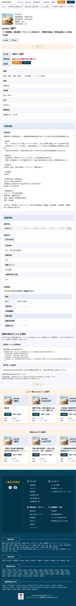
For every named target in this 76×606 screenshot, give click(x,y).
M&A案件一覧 (46, 2)
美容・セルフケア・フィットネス (42, 549)
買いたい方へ (28, 2)
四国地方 (53, 560)
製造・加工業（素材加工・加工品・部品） (28, 547)
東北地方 (9, 560)
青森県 (9, 570)
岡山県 (36, 574)
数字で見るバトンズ (36, 514)
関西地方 (40, 560)
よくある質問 (55, 485)
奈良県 (14, 574)
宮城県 (19, 570)
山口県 (47, 574)
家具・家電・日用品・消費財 (9, 545)
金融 (39, 545)
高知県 (68, 574)
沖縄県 (41, 576)
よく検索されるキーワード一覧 (61, 491)
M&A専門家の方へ (37, 2)
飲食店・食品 (5, 543)
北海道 (4, 560)
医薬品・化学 (25, 543)
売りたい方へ (20, 2)
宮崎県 (30, 576)
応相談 (4, 585)
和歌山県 (20, 574)
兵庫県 (9, 574)
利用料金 (32, 491)
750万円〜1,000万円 (56, 585)
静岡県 (47, 572)
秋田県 (25, 570)
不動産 (34, 545)
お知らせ (32, 521)
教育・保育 (56, 549)
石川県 (20, 572)
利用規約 (54, 511)
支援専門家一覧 (34, 501)
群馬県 (51, 570)
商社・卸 (19, 549)
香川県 (57, 574)
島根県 (31, 574)
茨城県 (40, 570)
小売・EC (33, 543)
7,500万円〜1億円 (62, 587)
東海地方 (33, 560)
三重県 (57, 572)
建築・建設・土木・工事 (8, 547)
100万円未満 (10, 585)
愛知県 (52, 572)
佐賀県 (9, 576)
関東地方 (16, 560)
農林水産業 (67, 545)
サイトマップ (34, 527)
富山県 (15, 572)
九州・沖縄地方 (61, 560)
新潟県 (10, 572)
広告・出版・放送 (46, 545)
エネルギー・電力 (58, 545)
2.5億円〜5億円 (16, 589)
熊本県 (19, 576)
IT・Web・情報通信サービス (45, 543)
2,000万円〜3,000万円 (22, 587)
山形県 (30, 570)
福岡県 (4, 576)
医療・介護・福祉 (15, 543)
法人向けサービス (6, 551)
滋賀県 (62, 572)
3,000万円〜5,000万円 (35, 587)
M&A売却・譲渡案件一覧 (15, 6)
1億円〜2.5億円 (6, 589)
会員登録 (8, 291)
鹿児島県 (35, 576)
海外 (68, 560)
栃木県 (46, 570)
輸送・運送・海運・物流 (31, 6)
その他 (15, 551)
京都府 (68, 572)
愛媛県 (62, 574)
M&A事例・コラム (56, 488)
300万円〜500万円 (33, 585)
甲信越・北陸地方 (25, 560)
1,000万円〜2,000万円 (8, 587)
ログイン (32, 488)
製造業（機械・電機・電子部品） (50, 547)
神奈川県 (4, 572)
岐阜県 (41, 572)
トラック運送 (44, 6)
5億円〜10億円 (26, 589)
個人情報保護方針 (56, 514)
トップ (4, 6)
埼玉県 (56, 570)
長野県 (36, 572)
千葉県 (61, 570)
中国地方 (46, 560)
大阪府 (4, 574)
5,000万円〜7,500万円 (49, 587)
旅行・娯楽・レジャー (25, 545)
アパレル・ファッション (61, 543)
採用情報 (32, 517)
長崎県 (14, 576)
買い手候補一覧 (34, 498)
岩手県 (14, 570)
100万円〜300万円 (21, 585)
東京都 (66, 570)
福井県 (26, 572)
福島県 (35, 570)
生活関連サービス (65, 549)
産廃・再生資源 (27, 549)
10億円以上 (35, 589)
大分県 (25, 576)
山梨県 (31, 572)
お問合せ (32, 524)
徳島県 (52, 574)
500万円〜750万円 (44, 585)
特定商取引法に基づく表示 (59, 521)
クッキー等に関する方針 (58, 517)
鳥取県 (26, 574)
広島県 (41, 574)
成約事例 (53, 2)
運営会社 (32, 511)
